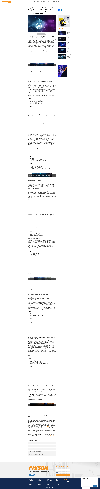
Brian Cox (30, 13)
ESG (29, 481)
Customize (84, 485)
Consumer (49, 1)
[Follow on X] (68, 481)
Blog (56, 479)
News (59, 1)
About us (30, 479)
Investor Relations (31, 480)
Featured (41, 13)
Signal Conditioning (49, 480)
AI (41, 1)
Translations (57, 481)
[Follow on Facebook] (66, 481)
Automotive (48, 481)
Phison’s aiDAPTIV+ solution (46, 426)
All (34, 1)
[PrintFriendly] (45, 34)
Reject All (90, 485)
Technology (55, 1)
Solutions (39, 480)
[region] (89, 482)
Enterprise (38, 1)
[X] (41, 34)
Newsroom (30, 484)
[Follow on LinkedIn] (64, 481)
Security (48, 484)
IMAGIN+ (48, 479)
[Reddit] (42, 34)
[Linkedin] (39, 34)
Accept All (95, 485)
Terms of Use (57, 484)
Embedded (44, 1)
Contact (57, 480)
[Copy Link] (44, 34)
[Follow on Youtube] (67, 481)
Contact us (32, 474)
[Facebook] (38, 34)
